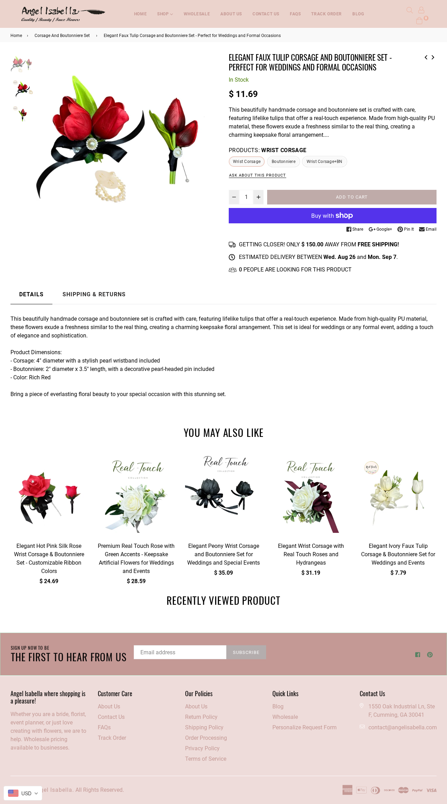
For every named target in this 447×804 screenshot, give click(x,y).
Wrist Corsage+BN (325, 161)
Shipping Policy (204, 727)
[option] (127, 143)
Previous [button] (45, 144)
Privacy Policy (202, 748)
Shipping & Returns (94, 294)
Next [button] (209, 144)
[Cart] (419, 20)
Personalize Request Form (304, 727)
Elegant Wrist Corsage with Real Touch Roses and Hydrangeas (311, 554)
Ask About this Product (257, 175)
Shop (163, 14)
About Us (109, 706)
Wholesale (197, 14)
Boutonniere (283, 161)
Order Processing (206, 738)
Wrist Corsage (247, 161)
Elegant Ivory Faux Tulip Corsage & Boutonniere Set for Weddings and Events (398, 554)
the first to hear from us (69, 654)
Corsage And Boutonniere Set (62, 35)
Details (31, 294)
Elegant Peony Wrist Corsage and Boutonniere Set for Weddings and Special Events (223, 554)
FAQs (295, 14)
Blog (358, 14)
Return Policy (201, 717)
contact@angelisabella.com (402, 727)
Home (140, 14)
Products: (267, 150)
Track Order (326, 14)
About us (231, 14)
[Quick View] (79, 469)
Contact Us (265, 14)
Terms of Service (205, 758)
